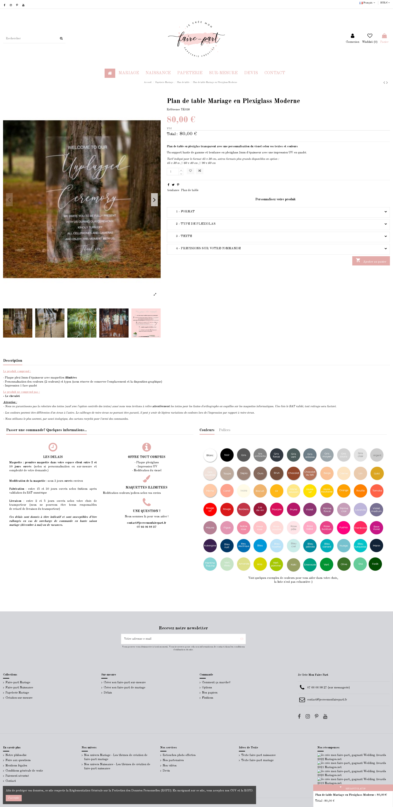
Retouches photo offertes (179, 755)
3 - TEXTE (181, 236)
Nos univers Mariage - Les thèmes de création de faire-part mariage (115, 757)
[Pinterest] (178, 185)
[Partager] (168, 185)
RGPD (248, 790)
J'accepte (13, 798)
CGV (233, 790)
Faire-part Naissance (19, 687)
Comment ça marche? (216, 682)
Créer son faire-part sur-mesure (125, 682)
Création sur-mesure (19, 697)
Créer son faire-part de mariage (124, 687)
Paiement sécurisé (17, 775)
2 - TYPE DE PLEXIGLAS (193, 224)
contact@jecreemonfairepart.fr (327, 699)
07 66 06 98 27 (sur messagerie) (328, 687)
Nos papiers (210, 692)
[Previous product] (384, 83)
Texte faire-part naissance (258, 755)
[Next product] (387, 83)
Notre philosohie (16, 755)
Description (12, 361)
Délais (108, 692)
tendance (173, 190)
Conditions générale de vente (24, 770)
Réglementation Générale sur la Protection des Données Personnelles (114, 790)
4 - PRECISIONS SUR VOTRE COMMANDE (205, 248)
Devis (166, 770)
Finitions (207, 697)
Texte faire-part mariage (257, 760)
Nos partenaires (173, 760)
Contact (11, 781)
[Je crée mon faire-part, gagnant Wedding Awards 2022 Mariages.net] (353, 757)
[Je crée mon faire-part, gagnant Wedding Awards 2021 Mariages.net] (353, 765)
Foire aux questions (18, 760)
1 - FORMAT (182, 211)
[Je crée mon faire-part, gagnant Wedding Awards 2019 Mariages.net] (353, 781)
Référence (173, 109)
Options (207, 687)
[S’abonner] (242, 639)
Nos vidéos (170, 765)
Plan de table (190, 190)
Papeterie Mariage (17, 692)
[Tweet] (173, 185)
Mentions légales (16, 765)
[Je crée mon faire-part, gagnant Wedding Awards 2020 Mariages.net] (353, 773)
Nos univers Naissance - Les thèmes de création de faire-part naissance (117, 766)
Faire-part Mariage (18, 682)
